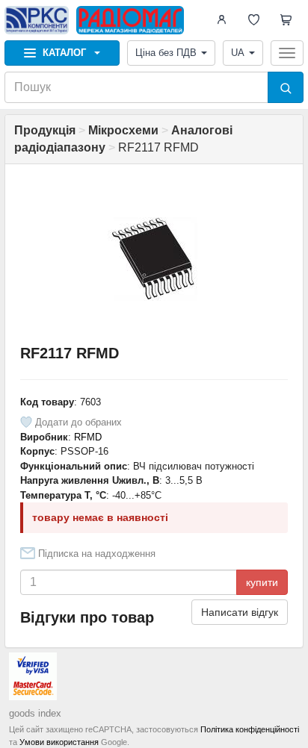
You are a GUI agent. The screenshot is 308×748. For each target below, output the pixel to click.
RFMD (88, 437)
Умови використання (59, 742)
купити (262, 582)
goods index (35, 713)
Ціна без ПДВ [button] (166, 52)
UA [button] (237, 52)
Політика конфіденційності (249, 729)
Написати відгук (239, 612)
